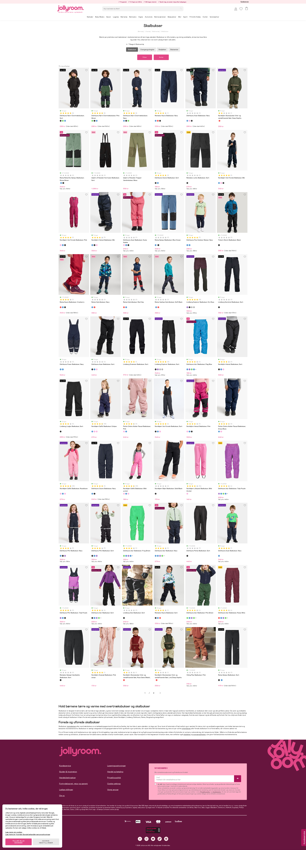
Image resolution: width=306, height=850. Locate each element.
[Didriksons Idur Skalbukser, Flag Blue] (187, 369)
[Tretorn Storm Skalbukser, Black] (219, 245)
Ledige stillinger (66, 789)
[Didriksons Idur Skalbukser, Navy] (194, 369)
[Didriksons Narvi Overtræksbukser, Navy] (65, 121)
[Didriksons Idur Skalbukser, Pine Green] (187, 618)
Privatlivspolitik (114, 777)
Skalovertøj (155, 31)
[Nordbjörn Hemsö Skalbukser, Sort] (94, 245)
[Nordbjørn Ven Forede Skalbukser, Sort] (223, 183)
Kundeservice (245, 2)
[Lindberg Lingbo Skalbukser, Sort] (60, 431)
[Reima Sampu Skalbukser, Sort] (63, 183)
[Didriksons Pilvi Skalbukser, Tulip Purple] (65, 556)
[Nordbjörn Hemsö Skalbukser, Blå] (92, 245)
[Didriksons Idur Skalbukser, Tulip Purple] (189, 369)
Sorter (161, 57)
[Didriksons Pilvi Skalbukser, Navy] (60, 556)
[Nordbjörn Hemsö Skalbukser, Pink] (97, 245)
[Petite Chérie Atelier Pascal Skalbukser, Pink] (124, 431)
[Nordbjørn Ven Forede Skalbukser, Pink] (221, 183)
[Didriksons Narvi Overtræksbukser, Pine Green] (63, 121)
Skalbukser (164, 31)
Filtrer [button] (145, 57)
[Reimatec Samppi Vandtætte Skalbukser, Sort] (60, 680)
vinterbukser (186, 729)
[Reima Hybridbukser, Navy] (92, 307)
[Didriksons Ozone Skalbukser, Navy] (158, 183)
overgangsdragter (199, 735)
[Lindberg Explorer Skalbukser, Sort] (189, 307)
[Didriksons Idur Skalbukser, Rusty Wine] (219, 618)
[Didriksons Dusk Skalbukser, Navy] (219, 556)
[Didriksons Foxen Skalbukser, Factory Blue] (63, 369)
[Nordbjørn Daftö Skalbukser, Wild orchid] (97, 431)
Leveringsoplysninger (116, 765)
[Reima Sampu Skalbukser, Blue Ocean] (61, 183)
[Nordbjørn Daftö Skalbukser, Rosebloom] (94, 431)
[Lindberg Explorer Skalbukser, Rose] (194, 307)
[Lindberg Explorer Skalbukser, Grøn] (192, 307)
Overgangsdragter (147, 49)
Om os (62, 795)
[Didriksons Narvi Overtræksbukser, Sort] (60, 121)
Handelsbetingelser (67, 777)
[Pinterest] (166, 839)
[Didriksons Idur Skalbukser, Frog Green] (192, 369)
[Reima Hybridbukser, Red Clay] (94, 307)
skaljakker (187, 735)
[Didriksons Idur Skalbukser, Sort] (92, 618)
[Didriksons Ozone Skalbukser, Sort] (155, 183)
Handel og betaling (115, 771)
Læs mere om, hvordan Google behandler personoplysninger (27, 834)
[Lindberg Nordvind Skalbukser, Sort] (219, 307)
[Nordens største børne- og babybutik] (70, 8)
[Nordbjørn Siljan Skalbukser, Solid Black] (155, 494)
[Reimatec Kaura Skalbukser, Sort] (160, 121)
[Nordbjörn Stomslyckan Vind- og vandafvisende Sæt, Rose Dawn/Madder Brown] (219, 121)
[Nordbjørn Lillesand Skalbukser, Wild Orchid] (187, 494)
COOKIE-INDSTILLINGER (46, 842)
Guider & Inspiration (68, 771)
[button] (241, 9)
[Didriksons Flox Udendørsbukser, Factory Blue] (189, 245)
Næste (160, 693)
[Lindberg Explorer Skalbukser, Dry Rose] (187, 307)
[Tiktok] (160, 839)
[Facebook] (140, 839)
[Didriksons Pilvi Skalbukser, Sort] (63, 556)
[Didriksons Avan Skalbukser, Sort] (192, 121)
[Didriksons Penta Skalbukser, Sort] (187, 556)
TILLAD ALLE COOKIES (19, 842)
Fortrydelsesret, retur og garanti (73, 783)
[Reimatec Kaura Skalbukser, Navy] (155, 121)
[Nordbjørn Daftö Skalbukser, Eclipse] (92, 431)
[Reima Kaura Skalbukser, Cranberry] (158, 121)
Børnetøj (140, 31)
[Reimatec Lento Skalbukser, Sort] (187, 183)
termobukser (71, 726)
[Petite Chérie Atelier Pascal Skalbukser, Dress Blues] (126, 431)
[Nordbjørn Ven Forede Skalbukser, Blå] (219, 183)
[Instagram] (146, 839)
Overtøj (147, 31)
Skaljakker (162, 49)
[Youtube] (153, 839)
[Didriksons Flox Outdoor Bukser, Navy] (187, 245)
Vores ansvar (113, 789)
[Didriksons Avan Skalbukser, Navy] (187, 121)
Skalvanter (174, 49)
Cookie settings (114, 783)
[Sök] (181, 8)
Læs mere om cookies (13, 832)
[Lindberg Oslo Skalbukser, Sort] (124, 618)
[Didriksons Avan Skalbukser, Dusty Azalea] (189, 121)
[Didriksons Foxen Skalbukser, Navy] (60, 369)
